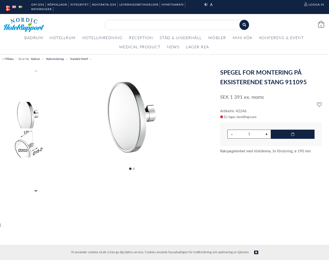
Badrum (35, 59)
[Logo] (23, 24)
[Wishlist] (319, 105)
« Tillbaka (7, 59)
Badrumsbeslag (55, 59)
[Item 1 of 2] (28, 131)
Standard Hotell (79, 59)
